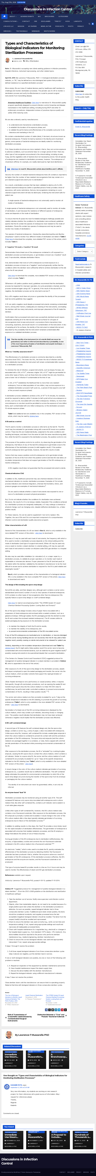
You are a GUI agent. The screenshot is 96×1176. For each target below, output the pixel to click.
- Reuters (78, 390)
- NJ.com (78, 407)
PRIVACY (80, 26)
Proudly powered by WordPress (10, 1172)
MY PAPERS (32, 26)
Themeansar (36, 1172)
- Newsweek (79, 376)
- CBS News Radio (81, 432)
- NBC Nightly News (82, 291)
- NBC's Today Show (82, 288)
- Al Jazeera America (83, 427)
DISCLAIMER (45, 21)
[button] (89, 24)
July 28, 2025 (58, 1140)
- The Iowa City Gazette (83, 404)
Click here (35, 103)
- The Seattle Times (82, 373)
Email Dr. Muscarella (82, 127)
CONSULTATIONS (10, 21)
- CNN (77, 285)
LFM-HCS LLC (8, 26)
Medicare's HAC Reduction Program (59, 1132)
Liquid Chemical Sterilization (34, 995)
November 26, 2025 (13, 1140)
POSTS (70, 26)
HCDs (67, 21)
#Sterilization (34, 61)
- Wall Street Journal (82, 415)
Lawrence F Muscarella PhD (23, 58)
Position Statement (11, 1052)
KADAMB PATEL (16, 1085)
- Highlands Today (81, 385)
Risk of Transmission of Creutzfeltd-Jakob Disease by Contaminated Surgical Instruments (20, 1018)
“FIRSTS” (57, 21)
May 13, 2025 (81, 1140)
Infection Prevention (57, 1052)
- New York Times (81, 343)
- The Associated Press (83, 396)
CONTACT (26, 21)
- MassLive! (79, 371)
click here (38, 533)
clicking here (34, 416)
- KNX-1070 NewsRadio (83, 393)
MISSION (21, 26)
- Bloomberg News (82, 365)
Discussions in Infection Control (48, 9)
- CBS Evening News (82, 294)
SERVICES (7, 31)
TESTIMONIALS (22, 31)
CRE (35, 21)
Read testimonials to (82, 264)
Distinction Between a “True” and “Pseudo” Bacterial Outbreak (50, 1016)
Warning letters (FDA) (81, 1132)
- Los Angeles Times (82, 348)
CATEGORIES (63, 16)
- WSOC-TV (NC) (81, 327)
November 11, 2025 (36, 1140)
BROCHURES (49, 16)
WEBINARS (36, 31)
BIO (39, 16)
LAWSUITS (78, 21)
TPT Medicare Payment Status (34, 1051)
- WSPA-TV (79, 429)
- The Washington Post (83, 435)
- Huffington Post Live (83, 313)
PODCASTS (59, 26)
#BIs (27, 61)
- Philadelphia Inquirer (83, 351)
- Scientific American (82, 368)
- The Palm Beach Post (83, 387)
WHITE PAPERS (49, 31)
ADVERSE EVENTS (27, 16)
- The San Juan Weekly (83, 424)
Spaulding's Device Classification (34, 1132)
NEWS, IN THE (46, 26)
